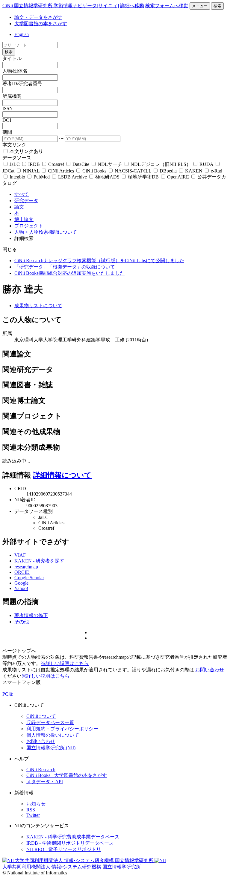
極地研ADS (107, 176)
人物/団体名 (15, 70)
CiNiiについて (41, 716)
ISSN (7, 108)
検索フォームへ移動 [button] (166, 5)
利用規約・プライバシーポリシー (62, 728)
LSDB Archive (72, 176)
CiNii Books (94, 170)
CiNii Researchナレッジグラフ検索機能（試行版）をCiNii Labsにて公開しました (99, 260)
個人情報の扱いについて (52, 735)
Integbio (17, 176)
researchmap (26, 566)
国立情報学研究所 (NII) (50, 747)
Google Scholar (29, 577)
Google (21, 583)
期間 (7, 132)
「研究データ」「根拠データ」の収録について (64, 266)
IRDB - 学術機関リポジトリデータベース (70, 843)
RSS (30, 809)
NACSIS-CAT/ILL (133, 170)
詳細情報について (62, 475)
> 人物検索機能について (51, 232)
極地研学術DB (143, 176)
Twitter (33, 815)
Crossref (56, 164)
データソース (16, 157)
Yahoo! (21, 588)
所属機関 (12, 96)
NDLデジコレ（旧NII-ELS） (160, 164)
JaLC (14, 164)
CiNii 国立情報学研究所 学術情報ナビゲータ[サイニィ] (60, 5)
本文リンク (14, 144)
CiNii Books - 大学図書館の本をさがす (66, 775)
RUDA (206, 164)
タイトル (12, 58)
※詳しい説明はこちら (65, 663)
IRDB (34, 164)
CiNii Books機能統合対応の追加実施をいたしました (69, 273)
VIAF (20, 555)
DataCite (80, 164)
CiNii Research (40, 769)
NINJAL (31, 170)
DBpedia (168, 170)
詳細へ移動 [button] (132, 5)
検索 (217, 6)
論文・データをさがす (38, 17)
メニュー (200, 6)
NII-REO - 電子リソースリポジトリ (63, 849)
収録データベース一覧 (50, 722)
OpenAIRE (178, 176)
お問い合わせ (209, 669)
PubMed (41, 176)
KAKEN (194, 170)
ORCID (22, 572)
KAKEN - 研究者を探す (39, 560)
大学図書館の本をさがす (40, 23)
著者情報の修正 (31, 615)
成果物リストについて (38, 305)
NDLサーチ (109, 164)
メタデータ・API (44, 781)
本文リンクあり (25, 151)
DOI (6, 120)
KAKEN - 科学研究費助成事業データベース (72, 836)
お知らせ (36, 803)
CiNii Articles (61, 170)
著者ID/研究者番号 (22, 83)
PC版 (7, 694)
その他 (21, 621)
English (21, 34)
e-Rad (216, 170)
